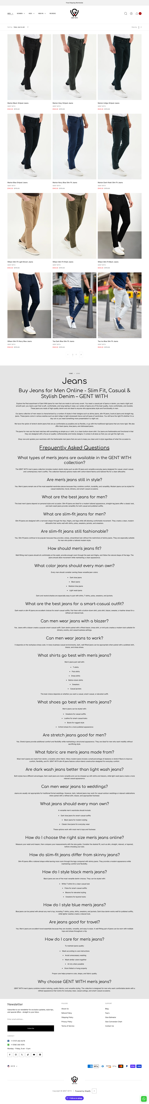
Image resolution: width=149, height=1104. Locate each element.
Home (71, 373)
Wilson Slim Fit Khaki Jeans (63, 262)
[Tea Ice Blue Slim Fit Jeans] (120, 305)
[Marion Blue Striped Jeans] (29, 146)
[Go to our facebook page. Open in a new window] (9, 1054)
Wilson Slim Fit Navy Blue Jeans (19, 341)
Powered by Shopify (83, 1091)
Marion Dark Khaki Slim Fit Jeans (110, 182)
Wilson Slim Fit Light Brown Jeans (20, 262)
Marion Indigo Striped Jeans (108, 103)
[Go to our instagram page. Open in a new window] (16, 1054)
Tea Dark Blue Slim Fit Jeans (63, 341)
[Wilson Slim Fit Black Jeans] (120, 226)
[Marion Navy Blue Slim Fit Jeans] (74, 146)
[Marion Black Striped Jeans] (29, 67)
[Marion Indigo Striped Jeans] (120, 67)
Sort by (9, 27)
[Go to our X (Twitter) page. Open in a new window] (22, 1054)
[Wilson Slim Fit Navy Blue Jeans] (29, 305)
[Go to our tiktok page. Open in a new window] (28, 1054)
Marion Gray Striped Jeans (63, 103)
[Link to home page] (74, 1080)
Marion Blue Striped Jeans (17, 182)
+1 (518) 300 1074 (17, 1045)
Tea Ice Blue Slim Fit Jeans (108, 341)
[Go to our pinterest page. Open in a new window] (40, 1054)
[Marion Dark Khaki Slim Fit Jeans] (120, 146)
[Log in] (131, 13)
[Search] (125, 13)
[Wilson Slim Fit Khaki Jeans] (74, 226)
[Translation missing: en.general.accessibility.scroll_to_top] (94, 1091)
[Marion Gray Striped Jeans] (74, 67)
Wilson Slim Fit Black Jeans (108, 262)
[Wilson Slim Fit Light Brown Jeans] (29, 226)
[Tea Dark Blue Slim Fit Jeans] (74, 305)
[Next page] (81, 354)
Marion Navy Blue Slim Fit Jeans (65, 182)
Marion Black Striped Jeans (17, 103)
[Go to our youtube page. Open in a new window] (34, 1054)
